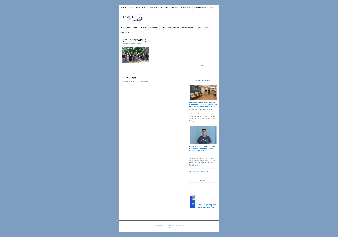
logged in (133, 81)
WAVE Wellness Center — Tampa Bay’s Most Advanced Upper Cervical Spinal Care (203, 149)
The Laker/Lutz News (173, 18)
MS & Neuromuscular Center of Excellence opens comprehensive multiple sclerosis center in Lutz (203, 104)
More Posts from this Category (198, 171)
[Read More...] (193, 165)
